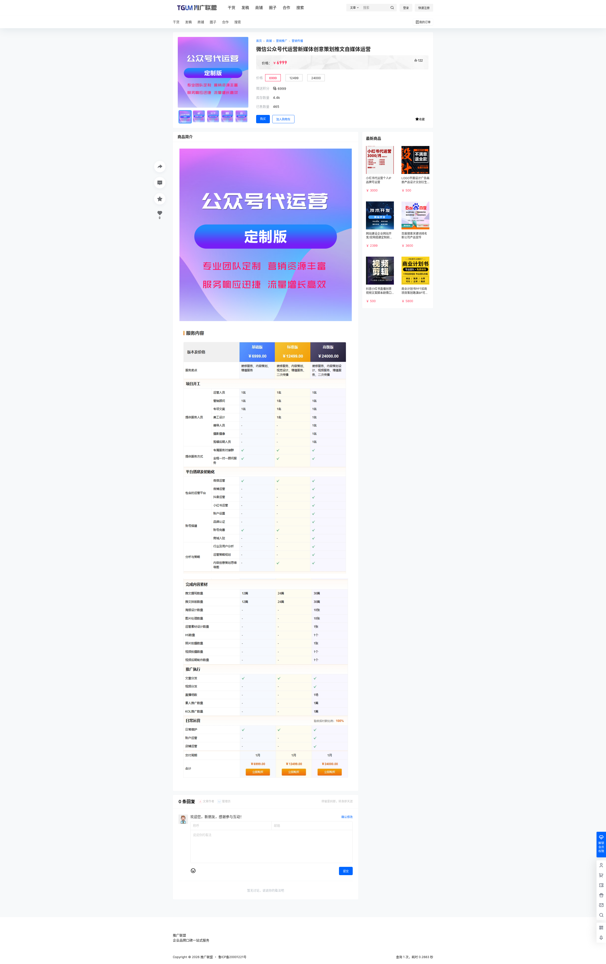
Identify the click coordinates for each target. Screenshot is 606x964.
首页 (259, 41)
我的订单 (425, 22)
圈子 (272, 7)
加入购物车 (283, 119)
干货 (231, 7)
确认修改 (347, 817)
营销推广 (281, 41)
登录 (406, 8)
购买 (263, 119)
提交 (346, 871)
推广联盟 (206, 957)
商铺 (259, 7)
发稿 (245, 7)
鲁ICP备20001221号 (232, 957)
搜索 (300, 7)
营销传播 (297, 41)
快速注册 (424, 8)
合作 (286, 7)
